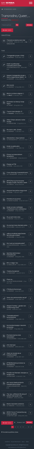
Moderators (15, 20)
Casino (10, 42)
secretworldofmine (15, 281)
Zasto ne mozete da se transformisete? (14, 354)
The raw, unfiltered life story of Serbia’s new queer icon (17, 395)
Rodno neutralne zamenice (15, 404)
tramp (10, 329)
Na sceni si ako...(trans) (14, 130)
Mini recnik (10, 85)
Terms (27, 441)
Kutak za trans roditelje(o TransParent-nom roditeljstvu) (16, 208)
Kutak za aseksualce (13, 146)
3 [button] (17, 427)
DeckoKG (11, 113)
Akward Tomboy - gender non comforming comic (16, 306)
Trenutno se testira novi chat (16, 40)
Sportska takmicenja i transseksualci (13, 254)
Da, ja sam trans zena (13, 217)
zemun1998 (12, 123)
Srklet (10, 397)
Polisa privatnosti (16, 441)
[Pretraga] (17, 25)
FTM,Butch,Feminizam (14, 289)
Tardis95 (11, 405)
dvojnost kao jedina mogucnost (17, 190)
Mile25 (10, 95)
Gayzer (10, 218)
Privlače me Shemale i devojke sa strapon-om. (17, 373)
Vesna (10, 192)
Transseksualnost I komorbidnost (13, 316)
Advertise (7, 441)
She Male (11, 227)
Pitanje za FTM (11, 164)
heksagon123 (12, 139)
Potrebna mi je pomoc (14, 199)
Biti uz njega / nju (12, 263)
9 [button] (28, 427)
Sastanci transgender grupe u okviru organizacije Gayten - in (16, 76)
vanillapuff (12, 264)
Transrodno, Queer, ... (15, 15)
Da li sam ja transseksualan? (16, 243)
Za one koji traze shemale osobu (17, 225)
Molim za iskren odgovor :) (15, 93)
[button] (31, 427)
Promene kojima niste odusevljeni (14, 336)
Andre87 (11, 57)
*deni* (10, 105)
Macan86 (11, 237)
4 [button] (20, 427)
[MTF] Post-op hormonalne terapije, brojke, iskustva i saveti (17, 181)
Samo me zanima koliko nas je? (17, 297)
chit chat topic (11, 345)
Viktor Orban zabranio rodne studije (16, 120)
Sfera (10, 166)
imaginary (11, 273)
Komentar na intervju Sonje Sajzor (15, 102)
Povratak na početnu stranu (10, 432)
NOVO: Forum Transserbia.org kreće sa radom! (16, 413)
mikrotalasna (13, 200)
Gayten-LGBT (12, 415)
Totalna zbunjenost (13, 271)
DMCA (23, 441)
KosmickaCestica (14, 67)
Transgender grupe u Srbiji (15, 55)
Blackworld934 (13, 245)
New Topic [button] (7, 30)
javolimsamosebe (14, 386)
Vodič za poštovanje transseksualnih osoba (14, 64)
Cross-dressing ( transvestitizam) (17, 172)
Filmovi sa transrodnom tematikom (14, 155)
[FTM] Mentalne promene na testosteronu (16, 364)
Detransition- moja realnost (15, 138)
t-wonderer (12, 158)
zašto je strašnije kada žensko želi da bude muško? (16, 234)
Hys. (9, 20)
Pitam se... (10, 279)
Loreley (11, 184)
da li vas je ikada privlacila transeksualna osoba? (15, 383)
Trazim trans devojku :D (14, 111)
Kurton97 (11, 376)
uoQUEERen (12, 338)
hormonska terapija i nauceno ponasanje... (16, 326)
